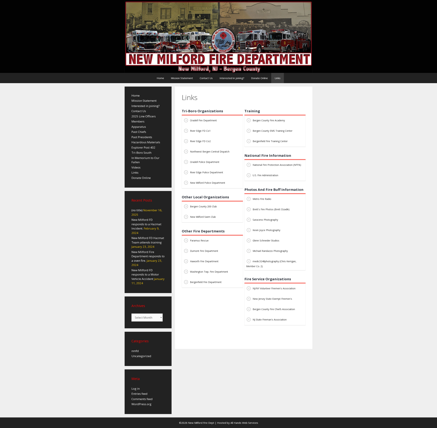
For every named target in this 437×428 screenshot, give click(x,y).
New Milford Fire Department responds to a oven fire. (148, 256)
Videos (135, 167)
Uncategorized (141, 356)
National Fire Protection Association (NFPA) (277, 164)
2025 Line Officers (143, 116)
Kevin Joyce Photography (266, 230)
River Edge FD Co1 (200, 130)
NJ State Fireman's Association (270, 319)
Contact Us (206, 78)
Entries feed (139, 394)
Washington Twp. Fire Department (209, 271)
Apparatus (138, 127)
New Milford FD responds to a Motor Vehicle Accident (145, 274)
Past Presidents (141, 137)
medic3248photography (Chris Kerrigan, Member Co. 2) (271, 264)
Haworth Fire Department (204, 261)
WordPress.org (141, 404)
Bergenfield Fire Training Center (270, 141)
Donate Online (259, 78)
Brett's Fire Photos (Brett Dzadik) (271, 209)
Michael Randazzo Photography (270, 251)
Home (160, 78)
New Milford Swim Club (203, 216)
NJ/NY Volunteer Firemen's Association (274, 288)
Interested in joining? (232, 78)
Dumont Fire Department (204, 251)
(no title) (137, 210)
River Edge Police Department (206, 172)
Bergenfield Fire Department (206, 282)
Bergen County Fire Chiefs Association (274, 309)
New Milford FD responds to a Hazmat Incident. (146, 224)
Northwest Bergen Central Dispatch (209, 151)
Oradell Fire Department (203, 120)
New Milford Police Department (207, 182)
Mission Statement (182, 78)
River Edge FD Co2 (200, 141)
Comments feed (142, 399)
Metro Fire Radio (262, 199)
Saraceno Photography (265, 219)
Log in (135, 389)
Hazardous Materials (145, 142)
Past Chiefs (138, 132)
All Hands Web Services (244, 422)
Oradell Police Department (204, 162)
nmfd (135, 351)
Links (277, 78)
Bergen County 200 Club (203, 206)
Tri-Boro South (141, 153)
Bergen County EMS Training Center (272, 130)
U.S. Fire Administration (265, 175)
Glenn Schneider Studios (266, 240)
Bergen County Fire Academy (269, 120)
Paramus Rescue (199, 240)
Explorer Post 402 (143, 147)
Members (137, 121)
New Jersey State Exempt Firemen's (272, 298)
